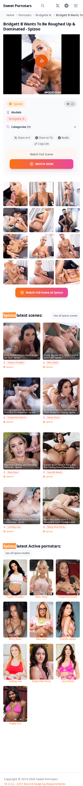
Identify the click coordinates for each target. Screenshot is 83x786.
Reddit (65, 137)
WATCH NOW (44, 164)
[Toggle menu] (76, 6)
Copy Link (43, 143)
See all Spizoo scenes (66, 315)
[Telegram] (66, 5)
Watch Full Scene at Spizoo (44, 292)
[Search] (42, 5)
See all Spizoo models (17, 553)
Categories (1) (21, 127)
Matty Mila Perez (56, 526)
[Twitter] (57, 5)
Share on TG (46, 137)
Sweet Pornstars (17, 5)
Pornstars (25, 15)
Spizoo (18, 104)
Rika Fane (13, 472)
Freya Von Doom (17, 417)
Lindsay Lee (14, 526)
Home (10, 15)
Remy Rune (53, 417)
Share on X (24, 137)
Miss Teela (52, 362)
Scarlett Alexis (54, 472)
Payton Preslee (16, 362)
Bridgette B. (44, 15)
